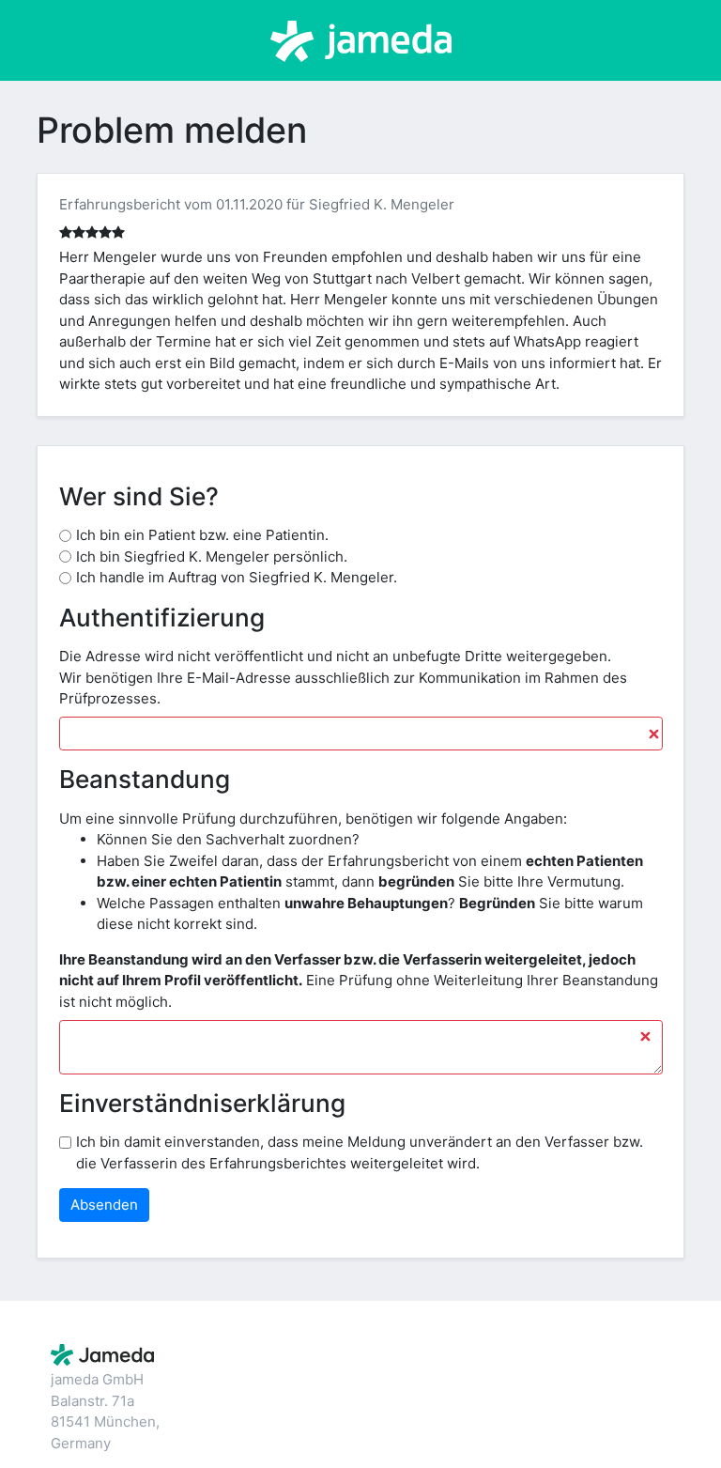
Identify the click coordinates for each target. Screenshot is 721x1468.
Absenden (104, 1204)
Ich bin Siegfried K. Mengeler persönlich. (211, 556)
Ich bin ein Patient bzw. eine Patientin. (202, 535)
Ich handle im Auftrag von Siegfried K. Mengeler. (236, 577)
